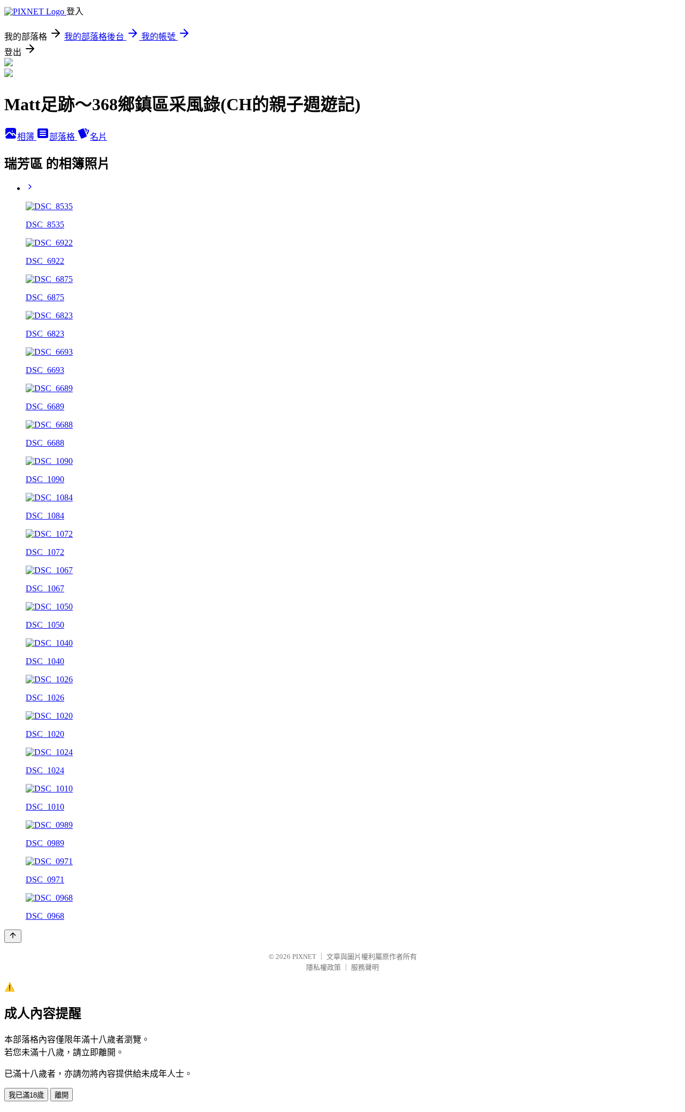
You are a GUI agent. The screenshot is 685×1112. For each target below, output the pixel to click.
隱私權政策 (323, 967)
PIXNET (304, 957)
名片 (98, 136)
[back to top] (12, 936)
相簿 (26, 136)
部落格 (63, 136)
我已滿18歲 (26, 1095)
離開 (61, 1095)
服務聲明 (365, 967)
